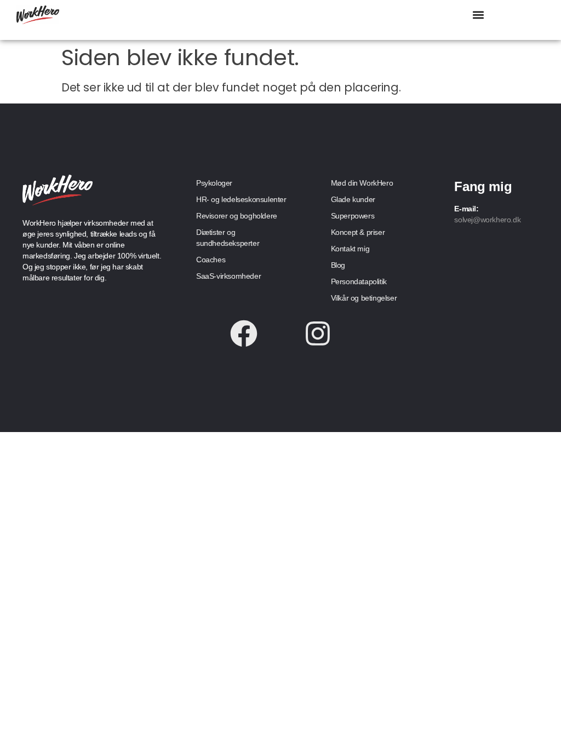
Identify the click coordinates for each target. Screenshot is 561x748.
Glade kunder (353, 199)
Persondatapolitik (359, 281)
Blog (338, 265)
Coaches (210, 259)
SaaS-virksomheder (228, 276)
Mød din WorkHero (362, 183)
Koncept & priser (358, 232)
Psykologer (214, 183)
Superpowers (353, 215)
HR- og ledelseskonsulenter (241, 199)
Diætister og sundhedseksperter (227, 238)
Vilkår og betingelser (364, 298)
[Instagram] (317, 333)
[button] (479, 14)
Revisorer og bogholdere (236, 215)
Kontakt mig (350, 248)
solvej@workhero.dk (487, 219)
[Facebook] (243, 333)
